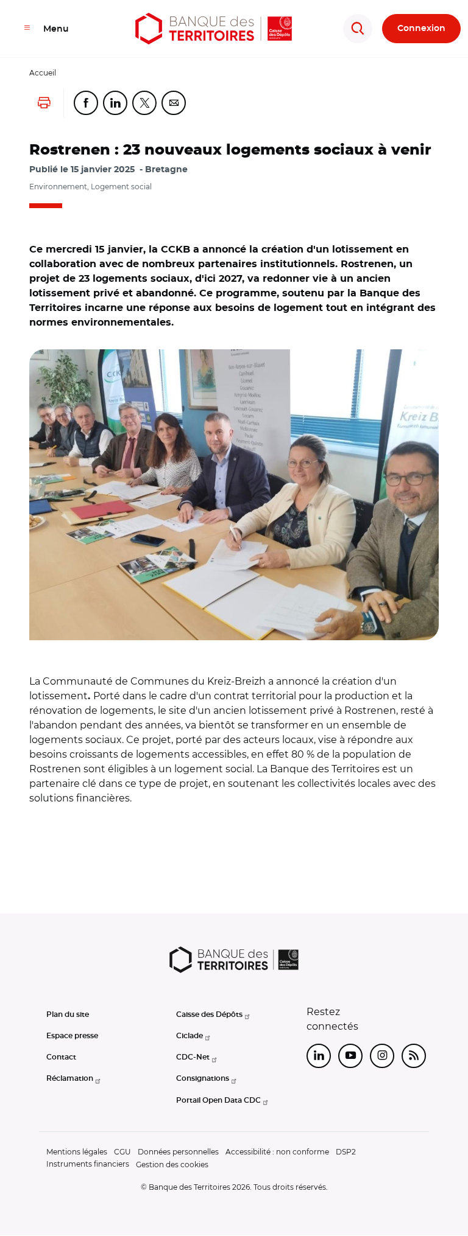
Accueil (42, 72)
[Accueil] (214, 28)
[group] (234, 494)
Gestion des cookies (172, 1164)
